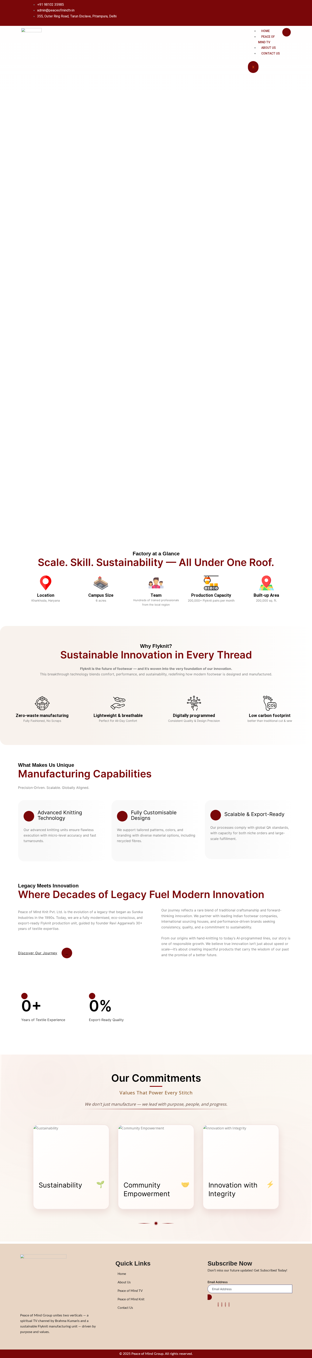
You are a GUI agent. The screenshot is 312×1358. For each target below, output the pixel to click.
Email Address (218, 1282)
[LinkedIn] (225, 1304)
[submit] (210, 1297)
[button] (26, 850)
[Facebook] (218, 1304)
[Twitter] (221, 1304)
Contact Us (270, 53)
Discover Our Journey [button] (37, 953)
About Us (268, 47)
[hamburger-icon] (286, 32)
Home (265, 31)
